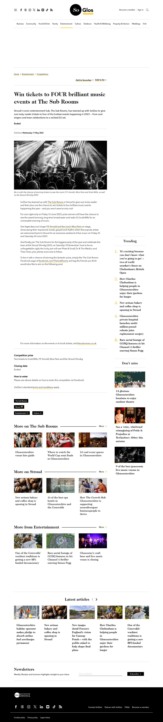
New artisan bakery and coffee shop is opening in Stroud (26, 501)
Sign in (140, 10)
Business (20, 24)
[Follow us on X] (34, 9)
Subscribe (134, 674)
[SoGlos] (81, 10)
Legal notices (45, 718)
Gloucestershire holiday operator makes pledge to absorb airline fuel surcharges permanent (26, 634)
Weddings (136, 24)
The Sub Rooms (56, 202)
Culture (78, 24)
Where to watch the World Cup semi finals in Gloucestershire (60, 455)
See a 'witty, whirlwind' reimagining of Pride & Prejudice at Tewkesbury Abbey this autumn (129, 434)
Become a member (127, 10)
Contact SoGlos (95, 707)
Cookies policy (19, 718)
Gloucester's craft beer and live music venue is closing (91, 556)
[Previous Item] (92, 599)
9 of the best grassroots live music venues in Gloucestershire (129, 470)
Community (31, 24)
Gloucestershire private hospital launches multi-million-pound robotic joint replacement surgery (132, 324)
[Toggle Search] (147, 9)
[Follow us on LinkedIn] (38, 9)
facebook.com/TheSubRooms (53, 260)
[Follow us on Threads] (25, 9)
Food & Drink (44, 24)
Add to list (99, 80)
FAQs (127, 707)
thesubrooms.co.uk (86, 343)
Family (55, 24)
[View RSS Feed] (51, 9)
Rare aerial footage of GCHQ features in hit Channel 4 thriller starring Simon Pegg (132, 345)
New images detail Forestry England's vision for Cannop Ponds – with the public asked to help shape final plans (82, 637)
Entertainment (66, 24)
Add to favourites (83, 80)
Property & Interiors (121, 24)
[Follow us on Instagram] (29, 9)
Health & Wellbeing (102, 24)
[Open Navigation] (15, 9)
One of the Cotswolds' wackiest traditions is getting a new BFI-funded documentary (135, 636)
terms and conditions (42, 387)
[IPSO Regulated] (23, 694)
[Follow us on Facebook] (21, 9)
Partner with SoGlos (113, 707)
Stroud (17, 407)
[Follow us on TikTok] (47, 9)
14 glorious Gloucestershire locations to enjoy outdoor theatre (126, 396)
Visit (144, 24)
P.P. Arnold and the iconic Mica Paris (64, 226)
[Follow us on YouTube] (42, 9)
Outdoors (88, 24)
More (101, 426)
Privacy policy (33, 718)
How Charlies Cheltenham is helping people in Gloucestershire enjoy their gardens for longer (131, 287)
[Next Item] (96, 599)
